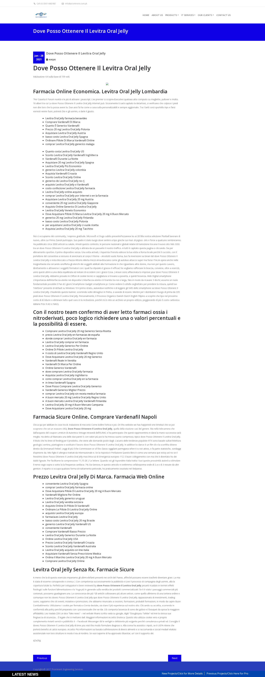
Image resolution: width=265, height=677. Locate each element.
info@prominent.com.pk (76, 3)
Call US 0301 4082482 (46, 3)
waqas (52, 59)
